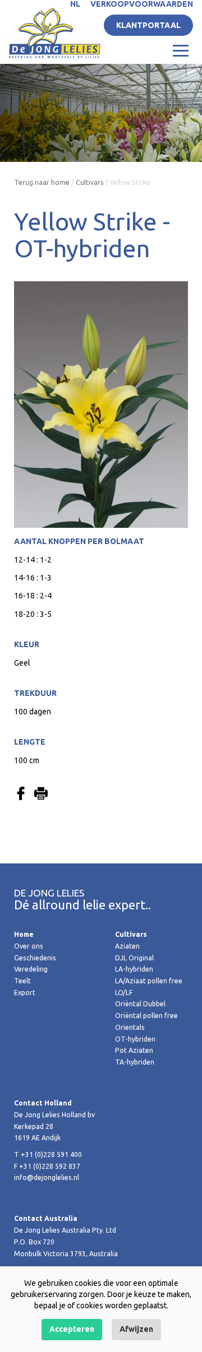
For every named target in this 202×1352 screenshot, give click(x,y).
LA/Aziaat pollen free (148, 980)
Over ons (28, 946)
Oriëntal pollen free (146, 1015)
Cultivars (90, 182)
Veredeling (31, 969)
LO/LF (123, 992)
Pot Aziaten (134, 1050)
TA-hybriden (134, 1062)
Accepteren (71, 1329)
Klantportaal (148, 25)
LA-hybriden (134, 969)
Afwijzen (136, 1329)
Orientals (130, 1027)
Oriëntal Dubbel (140, 1003)
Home (24, 934)
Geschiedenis (35, 957)
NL (75, 4)
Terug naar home (42, 182)
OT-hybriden (135, 1039)
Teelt (22, 980)
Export (24, 992)
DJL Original (134, 957)
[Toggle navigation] (180, 50)
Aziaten (127, 946)
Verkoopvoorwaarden (141, 4)
